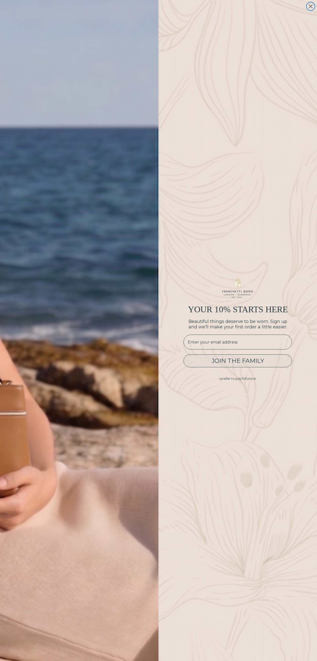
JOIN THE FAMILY (237, 360)
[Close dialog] (310, 6)
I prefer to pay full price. (238, 378)
